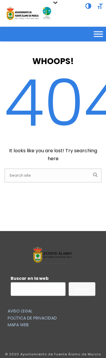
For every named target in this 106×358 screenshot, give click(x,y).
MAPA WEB (18, 325)
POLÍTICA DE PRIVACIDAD (32, 318)
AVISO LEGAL (20, 311)
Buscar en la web (30, 278)
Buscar (82, 289)
